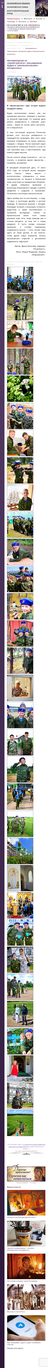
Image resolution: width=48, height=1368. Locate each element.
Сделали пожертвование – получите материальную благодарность (20, 1249)
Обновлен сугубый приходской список (21, 1217)
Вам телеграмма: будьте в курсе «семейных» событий (24, 1343)
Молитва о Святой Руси (16, 1312)
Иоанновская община (18, 3)
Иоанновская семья (17, 7)
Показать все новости (15, 1348)
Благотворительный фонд (18, 12)
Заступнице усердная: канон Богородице (22, 1281)
